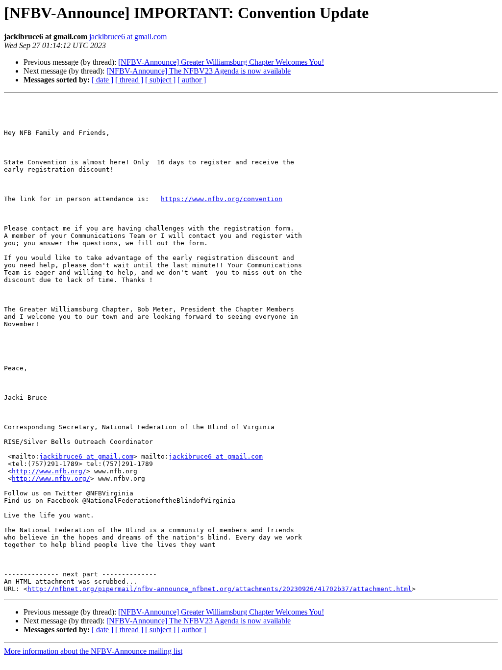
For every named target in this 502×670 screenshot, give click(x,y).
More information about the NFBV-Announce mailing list (93, 651)
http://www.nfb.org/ (49, 471)
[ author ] (191, 80)
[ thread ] (129, 80)
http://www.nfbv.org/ (51, 478)
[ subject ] (160, 80)
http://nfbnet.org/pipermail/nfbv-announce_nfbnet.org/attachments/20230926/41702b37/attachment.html (219, 589)
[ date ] (102, 80)
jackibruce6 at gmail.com (128, 36)
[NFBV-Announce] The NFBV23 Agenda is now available (198, 71)
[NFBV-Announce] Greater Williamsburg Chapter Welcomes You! (221, 62)
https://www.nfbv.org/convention (221, 199)
